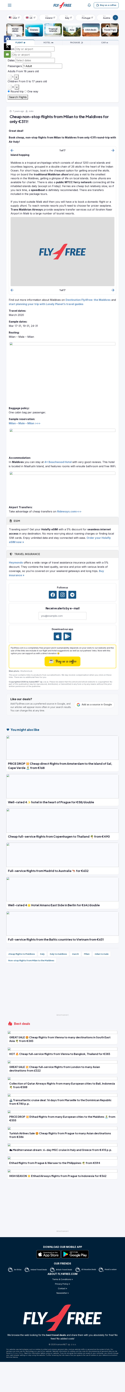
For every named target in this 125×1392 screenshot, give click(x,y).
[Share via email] (7, 54)
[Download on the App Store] (58, 636)
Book (19, 42)
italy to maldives (58, 954)
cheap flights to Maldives (21, 954)
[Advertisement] (62, 990)
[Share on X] (7, 46)
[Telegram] (72, 595)
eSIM (16, 521)
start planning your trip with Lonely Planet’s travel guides (46, 304)
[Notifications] (89, 5)
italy (42, 954)
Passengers (15, 66)
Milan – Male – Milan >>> (24, 423)
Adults (11, 71)
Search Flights (18, 97)
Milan (87, 954)
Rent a (103, 42)
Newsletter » (62, 1293)
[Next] (115, 17)
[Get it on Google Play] (67, 636)
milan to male (102, 954)
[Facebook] (53, 595)
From (11, 49)
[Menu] (9, 5)
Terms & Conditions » (62, 1279)
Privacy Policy (18, 1353)
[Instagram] (62, 595)
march (75, 954)
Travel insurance (27, 554)
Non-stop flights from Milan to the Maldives (31, 960)
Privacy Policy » (62, 1284)
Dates (11, 60)
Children (13, 81)
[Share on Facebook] (7, 39)
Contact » (62, 1288)
